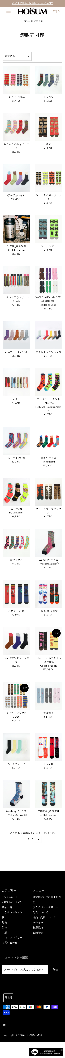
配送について (40, 912)
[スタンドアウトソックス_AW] (16, 280)
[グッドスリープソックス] (48, 492)
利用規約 (38, 927)
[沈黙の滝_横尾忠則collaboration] (48, 794)
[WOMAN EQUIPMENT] (16, 492)
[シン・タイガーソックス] (48, 178)
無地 (4, 922)
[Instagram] (5, 1025)
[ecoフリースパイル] (16, 335)
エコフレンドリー (12, 937)
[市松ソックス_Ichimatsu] (48, 441)
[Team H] (48, 747)
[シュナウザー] (48, 229)
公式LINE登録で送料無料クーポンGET (32, 3)
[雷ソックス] (16, 543)
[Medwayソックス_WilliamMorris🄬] (16, 794)
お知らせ (38, 932)
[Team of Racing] (48, 594)
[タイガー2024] (16, 80)
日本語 (8, 997)
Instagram (38, 922)
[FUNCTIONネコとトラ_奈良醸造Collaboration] (48, 641)
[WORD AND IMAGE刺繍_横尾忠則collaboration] (48, 280)
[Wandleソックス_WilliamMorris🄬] (48, 543)
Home (25, 20)
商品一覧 (7, 907)
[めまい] (16, 382)
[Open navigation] (8, 11)
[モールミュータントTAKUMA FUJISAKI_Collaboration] (48, 382)
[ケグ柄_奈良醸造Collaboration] (16, 229)
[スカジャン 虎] (16, 594)
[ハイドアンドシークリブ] (16, 641)
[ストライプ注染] (16, 441)
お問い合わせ (9, 942)
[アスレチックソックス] (48, 335)
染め (4, 927)
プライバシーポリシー (45, 907)
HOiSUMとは (9, 897)
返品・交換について (44, 917)
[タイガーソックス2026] (16, 696)
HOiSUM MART (35, 1035)
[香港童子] (48, 696)
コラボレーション (12, 912)
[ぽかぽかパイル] (16, 178)
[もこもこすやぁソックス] (16, 127)
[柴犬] (48, 127)
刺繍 (4, 932)
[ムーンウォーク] (16, 747)
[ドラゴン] (48, 80)
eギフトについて (11, 902)
